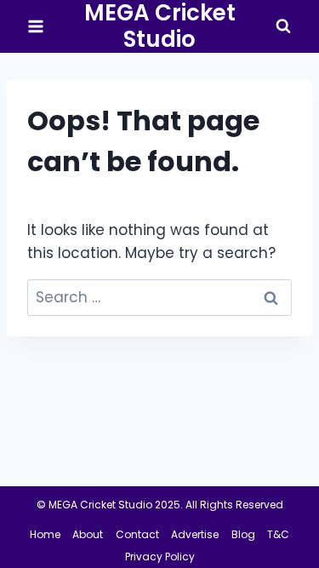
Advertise (195, 534)
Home (45, 534)
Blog (243, 534)
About (87, 534)
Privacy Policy (160, 556)
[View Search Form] (283, 26)
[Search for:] (159, 297)
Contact (137, 534)
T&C (278, 534)
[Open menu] (36, 27)
